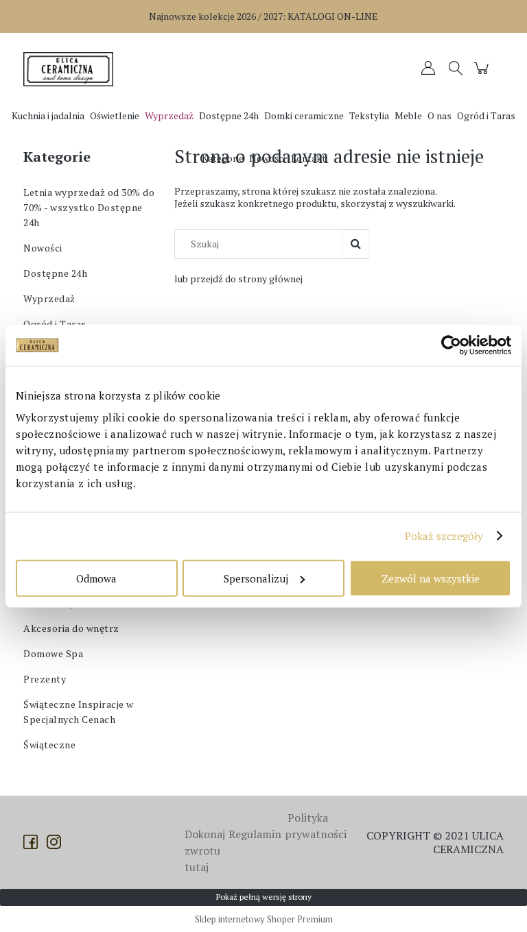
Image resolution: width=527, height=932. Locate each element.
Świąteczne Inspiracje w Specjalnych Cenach (78, 712)
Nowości (42, 247)
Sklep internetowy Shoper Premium (264, 919)
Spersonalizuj (256, 578)
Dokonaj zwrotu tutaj (205, 850)
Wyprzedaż (49, 298)
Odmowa (96, 578)
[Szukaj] (355, 244)
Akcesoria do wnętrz (71, 628)
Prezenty (44, 678)
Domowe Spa (53, 653)
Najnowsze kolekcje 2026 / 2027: (263, 16)
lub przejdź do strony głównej (238, 278)
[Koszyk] (483, 74)
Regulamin (255, 834)
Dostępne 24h (55, 273)
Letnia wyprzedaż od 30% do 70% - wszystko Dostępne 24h (88, 207)
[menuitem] (48, 115)
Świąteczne (49, 744)
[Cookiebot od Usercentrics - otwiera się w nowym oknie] (451, 345)
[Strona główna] (71, 69)
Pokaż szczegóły (444, 536)
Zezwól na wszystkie (431, 578)
